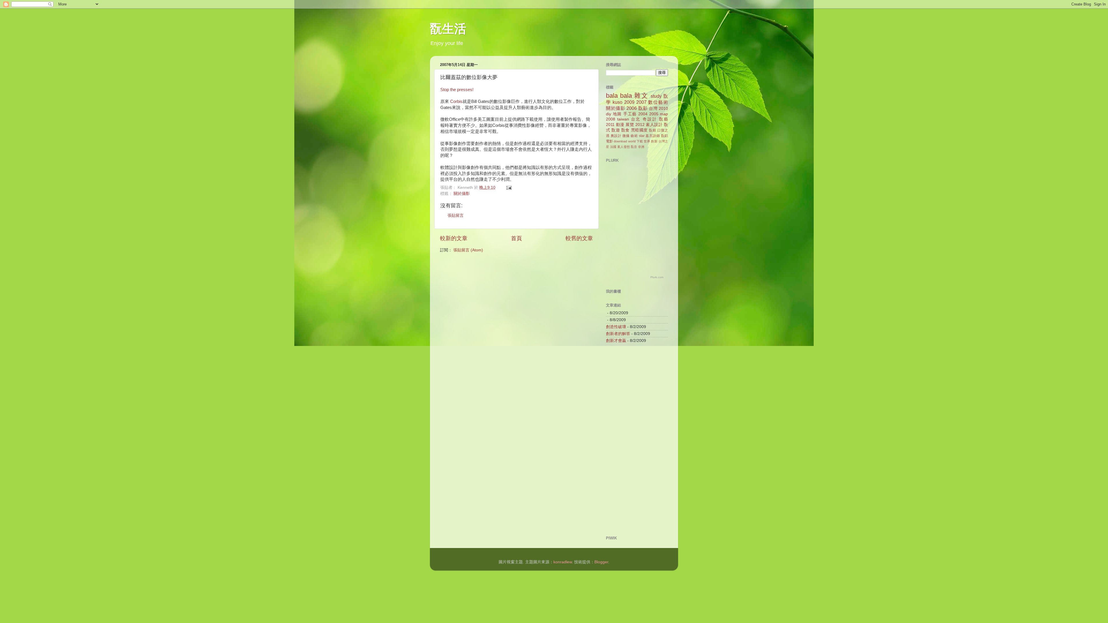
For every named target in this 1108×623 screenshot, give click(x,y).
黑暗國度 (639, 130)
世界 (647, 141)
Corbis (456, 101)
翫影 (643, 108)
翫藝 (663, 119)
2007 (641, 102)
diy (608, 114)
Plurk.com (656, 277)
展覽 (630, 125)
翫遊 (615, 130)
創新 (654, 141)
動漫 (620, 125)
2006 (631, 108)
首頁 (516, 238)
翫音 (634, 146)
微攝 (626, 136)
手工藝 (630, 114)
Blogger (601, 562)
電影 (609, 141)
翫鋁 (664, 136)
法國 (613, 146)
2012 (640, 125)
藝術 (634, 136)
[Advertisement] (629, 439)
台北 (636, 119)
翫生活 (448, 30)
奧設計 (616, 136)
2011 (610, 125)
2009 (629, 102)
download (620, 141)
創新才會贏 (616, 340)
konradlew (562, 562)
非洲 (641, 146)
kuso (617, 102)
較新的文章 (453, 238)
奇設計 (650, 119)
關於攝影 (462, 193)
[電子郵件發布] (508, 187)
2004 (642, 114)
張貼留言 (456, 215)
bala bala (619, 95)
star (642, 136)
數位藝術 (658, 102)
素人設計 (654, 125)
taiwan (623, 119)
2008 (610, 119)
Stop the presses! (456, 89)
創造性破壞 (616, 327)
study (656, 96)
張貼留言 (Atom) (468, 250)
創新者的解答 (618, 334)
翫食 (625, 130)
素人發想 (623, 146)
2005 (653, 114)
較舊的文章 (579, 238)
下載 (640, 141)
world (632, 141)
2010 (663, 108)
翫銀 (652, 130)
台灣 (653, 108)
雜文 (641, 95)
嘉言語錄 (652, 136)
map (664, 114)
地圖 (617, 114)
